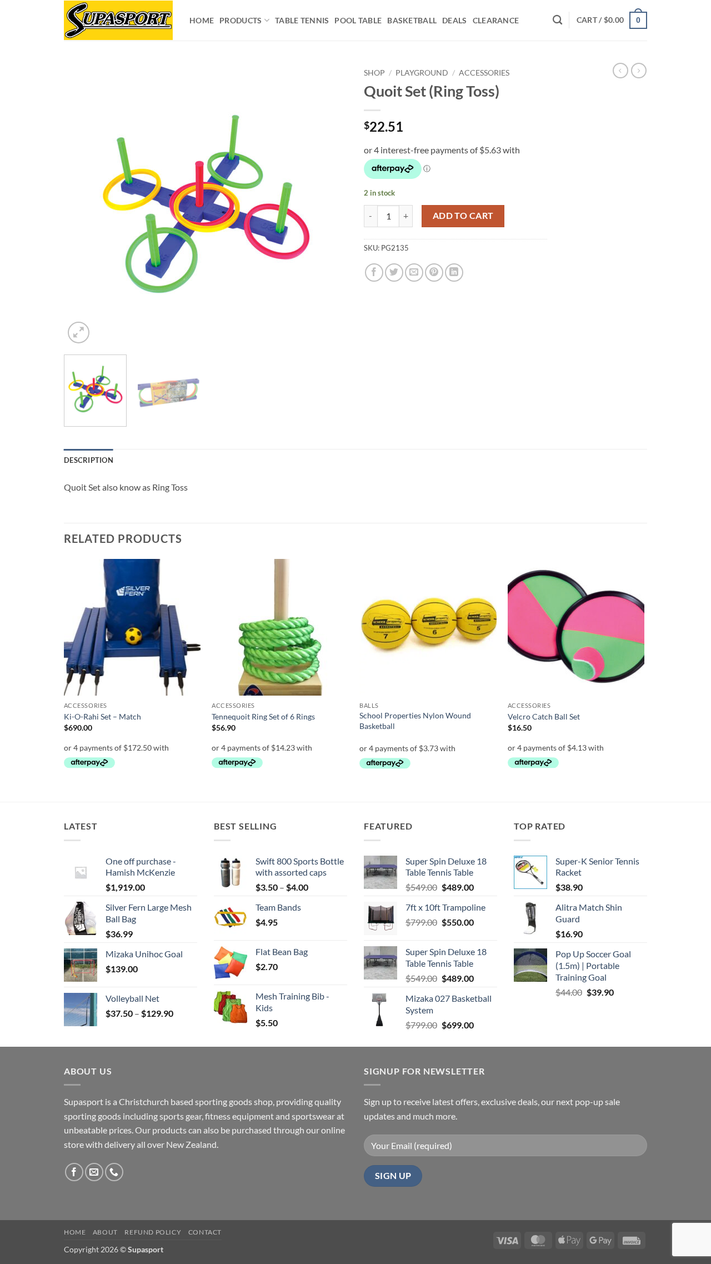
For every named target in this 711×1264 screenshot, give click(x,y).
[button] (612, 20)
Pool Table (358, 20)
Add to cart (463, 216)
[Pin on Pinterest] (434, 272)
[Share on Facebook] (374, 272)
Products (240, 20)
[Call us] (114, 1172)
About (105, 1232)
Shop (374, 72)
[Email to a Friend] (414, 272)
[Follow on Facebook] (74, 1172)
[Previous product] (639, 70)
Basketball (412, 20)
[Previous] (83, 204)
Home (201, 20)
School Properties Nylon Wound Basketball (415, 721)
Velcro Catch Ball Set (544, 716)
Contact (205, 1232)
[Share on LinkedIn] (454, 272)
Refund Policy (152, 1232)
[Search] (557, 20)
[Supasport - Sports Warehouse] (118, 20)
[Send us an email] (94, 1172)
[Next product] (620, 70)
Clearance (496, 20)
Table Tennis (302, 20)
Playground (421, 72)
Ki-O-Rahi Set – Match (102, 716)
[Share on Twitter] (394, 272)
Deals (454, 20)
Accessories (484, 72)
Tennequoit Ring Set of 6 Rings (263, 716)
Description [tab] (88, 460)
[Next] (328, 204)
